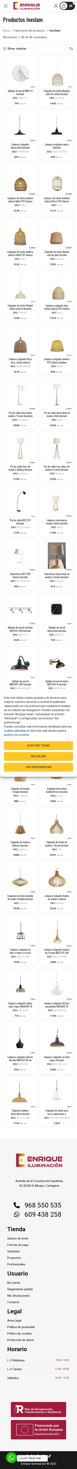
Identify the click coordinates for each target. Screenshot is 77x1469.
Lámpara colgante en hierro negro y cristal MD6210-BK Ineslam (20, 953)
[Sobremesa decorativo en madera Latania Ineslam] (57, 556)
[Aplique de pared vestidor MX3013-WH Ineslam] (20, 609)
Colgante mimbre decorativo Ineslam (20, 1112)
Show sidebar (17, 48)
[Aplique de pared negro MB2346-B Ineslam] (57, 663)
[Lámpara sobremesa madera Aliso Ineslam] (57, 502)
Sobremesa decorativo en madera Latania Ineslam (56, 575)
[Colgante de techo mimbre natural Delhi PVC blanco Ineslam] (20, 234)
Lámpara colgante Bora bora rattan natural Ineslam (20, 362)
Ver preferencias (38, 767)
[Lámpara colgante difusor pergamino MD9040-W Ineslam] (57, 985)
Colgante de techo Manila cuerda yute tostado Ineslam (56, 255)
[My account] (56, 6)
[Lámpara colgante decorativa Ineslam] (20, 126)
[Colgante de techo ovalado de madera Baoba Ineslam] (20, 878)
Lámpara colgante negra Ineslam (57, 145)
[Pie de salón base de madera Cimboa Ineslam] (20, 448)
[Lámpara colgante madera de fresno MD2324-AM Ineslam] (57, 932)
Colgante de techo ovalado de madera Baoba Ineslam (20, 897)
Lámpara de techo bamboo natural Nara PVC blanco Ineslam (57, 201)
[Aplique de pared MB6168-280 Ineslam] (20, 663)
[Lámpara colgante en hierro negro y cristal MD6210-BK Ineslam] (20, 932)
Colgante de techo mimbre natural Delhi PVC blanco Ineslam (20, 255)
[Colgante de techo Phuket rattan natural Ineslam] (20, 287)
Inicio (6, 30)
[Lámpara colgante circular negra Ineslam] (57, 1039)
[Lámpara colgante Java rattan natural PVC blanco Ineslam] (57, 287)
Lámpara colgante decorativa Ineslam (20, 145)
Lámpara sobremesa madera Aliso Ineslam (57, 521)
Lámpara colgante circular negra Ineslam (57, 1058)
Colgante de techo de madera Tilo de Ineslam (56, 843)
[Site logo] (26, 5)
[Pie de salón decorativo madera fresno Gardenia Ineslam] (20, 395)
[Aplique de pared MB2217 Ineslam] (20, 73)
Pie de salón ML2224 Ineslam (20, 521)
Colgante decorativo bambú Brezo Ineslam (57, 790)
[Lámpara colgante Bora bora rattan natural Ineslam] (20, 341)
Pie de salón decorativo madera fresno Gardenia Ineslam (20, 416)
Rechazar (38, 756)
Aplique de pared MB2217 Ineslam (20, 92)
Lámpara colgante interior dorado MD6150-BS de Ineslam (20, 1060)
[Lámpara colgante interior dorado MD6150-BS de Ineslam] (20, 1039)
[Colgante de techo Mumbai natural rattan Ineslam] (57, 73)
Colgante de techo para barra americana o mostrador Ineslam (56, 1113)
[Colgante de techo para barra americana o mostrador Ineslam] (57, 1092)
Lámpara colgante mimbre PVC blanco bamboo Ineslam (57, 362)
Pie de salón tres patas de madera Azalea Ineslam (57, 467)
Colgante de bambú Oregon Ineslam (20, 790)
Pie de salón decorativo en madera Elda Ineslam (57, 414)
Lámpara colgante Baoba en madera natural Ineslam (57, 899)
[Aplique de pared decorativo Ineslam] (57, 609)
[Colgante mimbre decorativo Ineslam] (20, 1092)
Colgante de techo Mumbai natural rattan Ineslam (57, 92)
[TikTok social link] (49, 1456)
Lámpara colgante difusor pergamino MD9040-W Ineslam (57, 1006)
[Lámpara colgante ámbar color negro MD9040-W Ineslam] (20, 985)
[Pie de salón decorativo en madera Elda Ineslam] (57, 395)
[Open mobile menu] (6, 6)
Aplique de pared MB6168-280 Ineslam (20, 682)
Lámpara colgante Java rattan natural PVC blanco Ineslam (57, 308)
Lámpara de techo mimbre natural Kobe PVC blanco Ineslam (20, 201)
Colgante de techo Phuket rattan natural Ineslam (20, 307)
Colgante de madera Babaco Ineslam (20, 843)
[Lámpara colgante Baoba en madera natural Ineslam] (57, 878)
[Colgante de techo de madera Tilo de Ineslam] (57, 824)
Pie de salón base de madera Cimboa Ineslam (20, 467)
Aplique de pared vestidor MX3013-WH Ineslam (20, 628)
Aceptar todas (38, 745)
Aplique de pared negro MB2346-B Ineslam (56, 682)
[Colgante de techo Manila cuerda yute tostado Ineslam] (57, 234)
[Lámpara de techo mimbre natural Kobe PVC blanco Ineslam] (20, 180)
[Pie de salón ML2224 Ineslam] (20, 502)
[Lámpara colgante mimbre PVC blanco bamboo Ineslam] (57, 341)
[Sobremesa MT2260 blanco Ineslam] (20, 556)
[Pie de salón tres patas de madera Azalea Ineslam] (57, 448)
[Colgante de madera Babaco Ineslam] (20, 824)
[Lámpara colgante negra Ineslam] (57, 126)
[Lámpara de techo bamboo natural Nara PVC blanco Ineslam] (57, 180)
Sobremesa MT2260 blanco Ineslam (20, 575)
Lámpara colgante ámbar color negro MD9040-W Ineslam (20, 1006)
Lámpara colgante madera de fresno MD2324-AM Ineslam (57, 953)
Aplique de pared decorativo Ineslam (56, 628)
